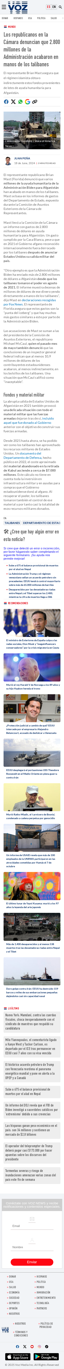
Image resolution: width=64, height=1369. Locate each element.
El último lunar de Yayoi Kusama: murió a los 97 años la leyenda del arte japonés (32, 905)
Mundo (12, 27)
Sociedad (14, 1298)
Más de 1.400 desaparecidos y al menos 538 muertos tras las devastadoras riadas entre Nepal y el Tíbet (33, 948)
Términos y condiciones (21, 1334)
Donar (5, 18)
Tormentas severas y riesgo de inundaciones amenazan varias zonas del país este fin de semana (30, 1175)
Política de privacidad (46, 1325)
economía (14, 1292)
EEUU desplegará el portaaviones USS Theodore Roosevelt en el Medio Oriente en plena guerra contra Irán (32, 774)
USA (30, 18)
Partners (42, 1308)
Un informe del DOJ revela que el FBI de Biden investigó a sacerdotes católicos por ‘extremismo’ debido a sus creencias (31, 1110)
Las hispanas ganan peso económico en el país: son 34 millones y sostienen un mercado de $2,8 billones (31, 1130)
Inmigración (43, 1292)
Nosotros (14, 1314)
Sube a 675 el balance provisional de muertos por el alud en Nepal (33, 567)
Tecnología (43, 1303)
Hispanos (18, 18)
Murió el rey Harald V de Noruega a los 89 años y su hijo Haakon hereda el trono (33, 686)
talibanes (12, 522)
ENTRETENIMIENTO (46, 1298)
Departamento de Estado (43, 522)
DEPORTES (14, 1303)
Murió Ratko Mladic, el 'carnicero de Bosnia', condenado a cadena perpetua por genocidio (30, 816)
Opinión (13, 1308)
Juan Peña (22, 158)
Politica (41, 18)
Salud (54, 18)
